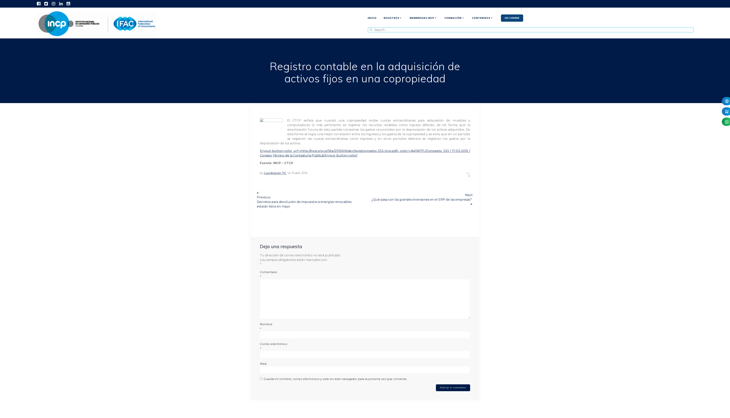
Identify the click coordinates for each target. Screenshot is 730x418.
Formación (453, 18)
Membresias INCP (422, 18)
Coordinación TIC (275, 173)
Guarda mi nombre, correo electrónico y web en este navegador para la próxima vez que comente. (335, 379)
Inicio (372, 18)
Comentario (268, 274)
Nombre (266, 326)
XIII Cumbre (512, 18)
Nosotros (391, 18)
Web (263, 364)
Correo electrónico (273, 346)
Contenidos (481, 18)
